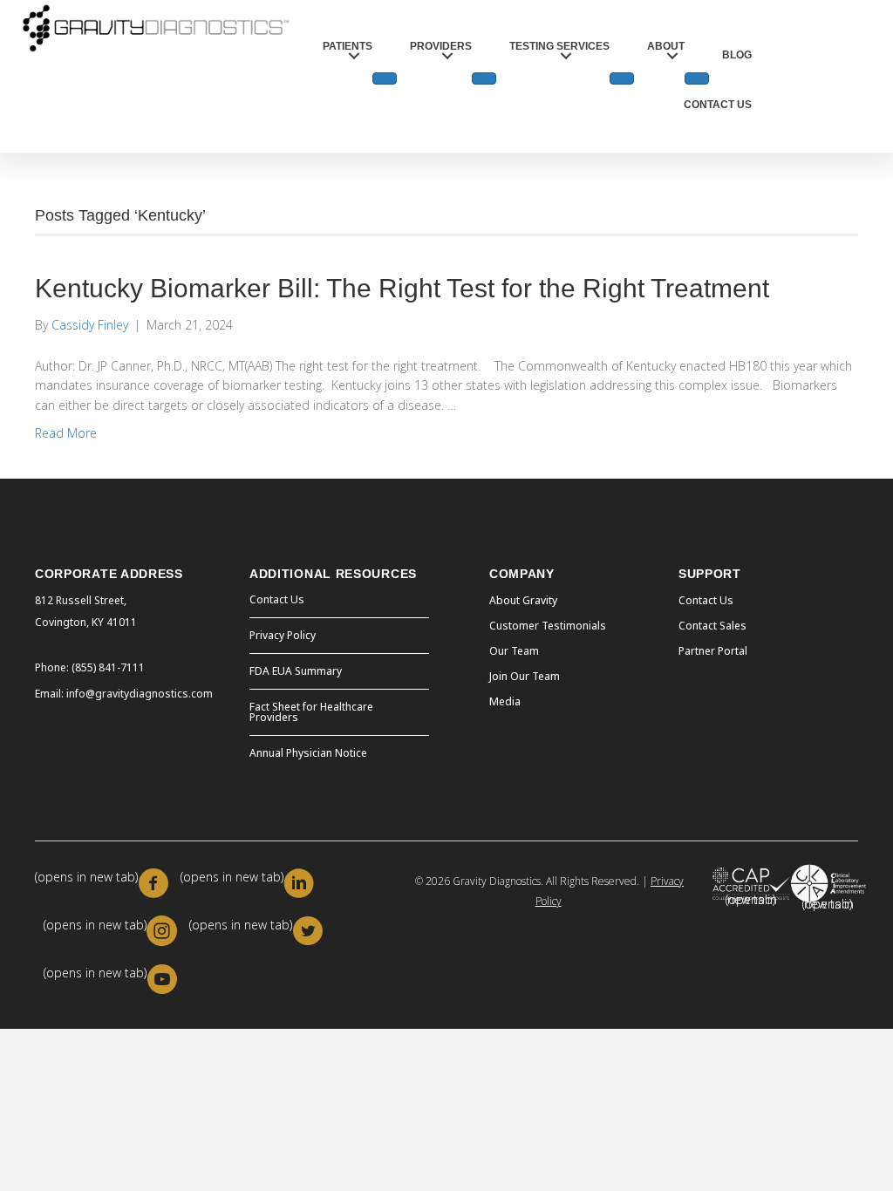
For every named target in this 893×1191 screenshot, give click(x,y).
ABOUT (666, 46)
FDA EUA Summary (295, 671)
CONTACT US (718, 105)
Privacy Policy (282, 635)
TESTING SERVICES (559, 46)
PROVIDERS (441, 46)
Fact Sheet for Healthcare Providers (311, 712)
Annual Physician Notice (308, 752)
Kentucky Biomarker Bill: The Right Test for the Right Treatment (402, 288)
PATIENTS (347, 46)
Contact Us (276, 599)
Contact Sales (712, 626)
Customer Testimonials (547, 626)
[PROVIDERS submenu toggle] (484, 78)
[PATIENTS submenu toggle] (384, 78)
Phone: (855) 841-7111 (90, 667)
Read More (66, 433)
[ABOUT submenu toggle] (697, 78)
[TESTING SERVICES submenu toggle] (622, 78)
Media (505, 702)
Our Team (514, 651)
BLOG (737, 55)
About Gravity (523, 601)
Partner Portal (712, 651)
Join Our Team (524, 677)
